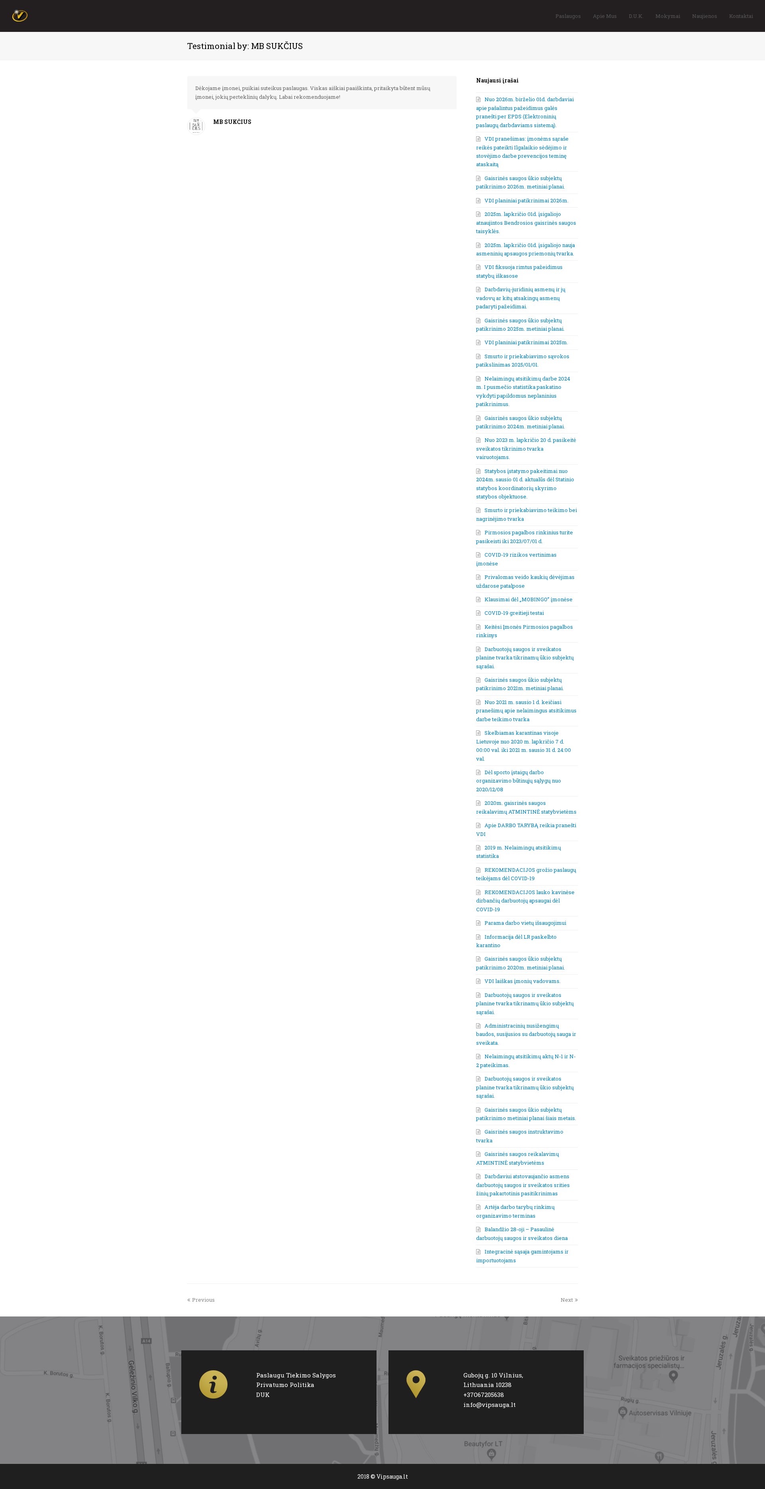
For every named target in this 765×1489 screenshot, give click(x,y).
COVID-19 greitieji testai (514, 612)
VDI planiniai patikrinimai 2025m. (526, 342)
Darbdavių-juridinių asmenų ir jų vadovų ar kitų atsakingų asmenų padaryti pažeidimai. (520, 298)
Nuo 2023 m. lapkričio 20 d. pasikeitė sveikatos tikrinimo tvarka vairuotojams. (526, 448)
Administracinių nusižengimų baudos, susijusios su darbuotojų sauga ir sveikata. (526, 1034)
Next (567, 1299)
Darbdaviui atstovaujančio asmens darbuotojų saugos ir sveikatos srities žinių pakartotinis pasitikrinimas (523, 1185)
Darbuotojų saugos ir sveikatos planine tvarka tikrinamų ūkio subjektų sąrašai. (525, 657)
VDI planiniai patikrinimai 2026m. (526, 200)
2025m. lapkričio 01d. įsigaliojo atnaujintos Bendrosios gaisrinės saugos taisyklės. (526, 222)
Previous (203, 1299)
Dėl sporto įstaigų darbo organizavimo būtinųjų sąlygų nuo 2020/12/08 (518, 781)
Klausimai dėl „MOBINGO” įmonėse (528, 599)
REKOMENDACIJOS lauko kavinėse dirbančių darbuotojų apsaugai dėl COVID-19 (525, 901)
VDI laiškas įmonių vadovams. (522, 981)
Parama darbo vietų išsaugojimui (525, 922)
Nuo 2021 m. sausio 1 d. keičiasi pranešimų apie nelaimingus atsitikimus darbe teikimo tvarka (526, 710)
